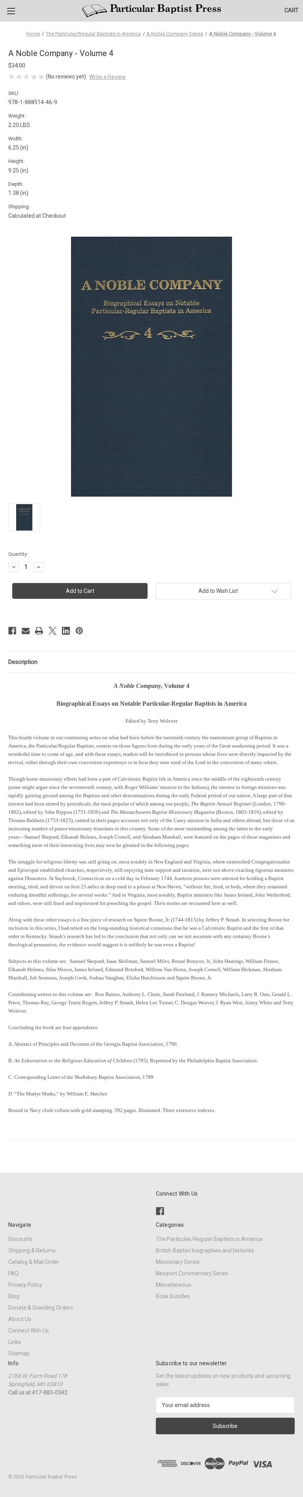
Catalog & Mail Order (33, 1262)
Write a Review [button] (107, 77)
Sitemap (19, 1353)
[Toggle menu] (11, 11)
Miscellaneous (173, 1285)
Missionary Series (178, 1262)
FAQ (13, 1273)
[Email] (26, 630)
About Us (19, 1319)
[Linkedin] (66, 630)
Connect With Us (28, 1330)
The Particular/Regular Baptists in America (209, 1239)
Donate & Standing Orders (40, 1308)
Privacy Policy (25, 1285)
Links (14, 1342)
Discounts (20, 1239)
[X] (52, 630)
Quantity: (18, 554)
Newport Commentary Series (192, 1273)
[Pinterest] (79, 630)
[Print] (39, 630)
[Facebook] (12, 630)
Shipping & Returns (32, 1250)
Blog (13, 1296)
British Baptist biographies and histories (205, 1250)
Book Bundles (173, 1296)
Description (22, 661)
